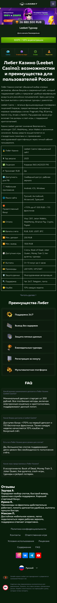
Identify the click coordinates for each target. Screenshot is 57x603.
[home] (28, 4)
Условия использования (21, 541)
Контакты (15, 535)
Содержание (24, 547)
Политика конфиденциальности (28, 529)
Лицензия (43, 541)
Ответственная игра (36, 535)
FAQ (37, 547)
